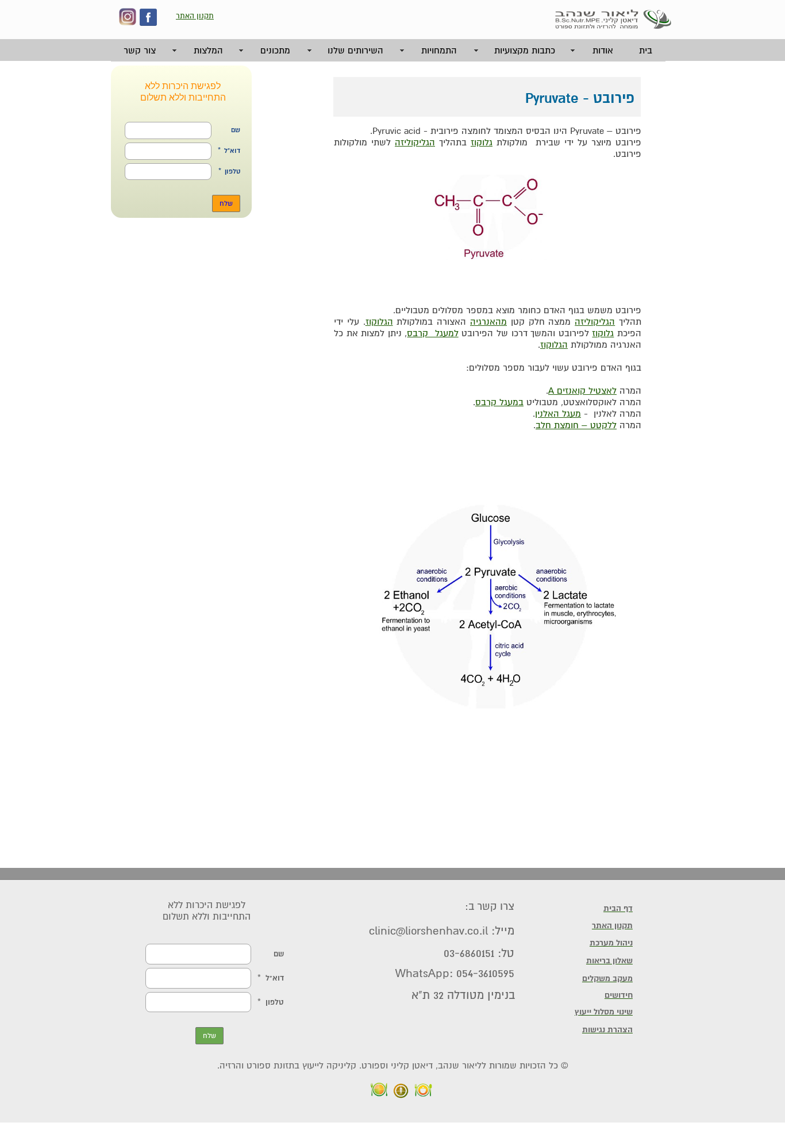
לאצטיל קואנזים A (582, 391)
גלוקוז (603, 333)
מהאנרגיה (488, 322)
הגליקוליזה (595, 322)
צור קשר (140, 50)
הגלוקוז (379, 322)
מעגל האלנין (558, 414)
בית (645, 50)
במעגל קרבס (499, 402)
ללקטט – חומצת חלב (576, 425)
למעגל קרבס (432, 333)
